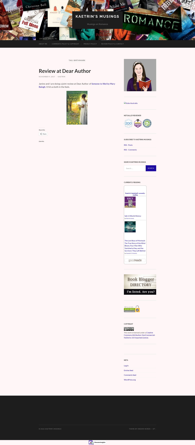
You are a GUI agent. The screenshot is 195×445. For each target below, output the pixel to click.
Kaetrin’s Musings (53, 429)
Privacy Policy (90, 44)
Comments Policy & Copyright (65, 44)
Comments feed (130, 375)
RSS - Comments (130, 150)
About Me (43, 44)
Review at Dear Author (65, 71)
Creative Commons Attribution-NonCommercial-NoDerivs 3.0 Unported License (139, 335)
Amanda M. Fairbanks (131, 253)
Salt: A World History (133, 216)
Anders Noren (144, 429)
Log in (126, 366)
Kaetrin (61, 77)
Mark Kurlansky (130, 218)
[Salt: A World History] (130, 207)
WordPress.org (130, 380)
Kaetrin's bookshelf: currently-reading (135, 194)
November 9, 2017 (47, 77)
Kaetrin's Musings (97, 16)
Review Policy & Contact (112, 44)
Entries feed (128, 370)
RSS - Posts (128, 145)
